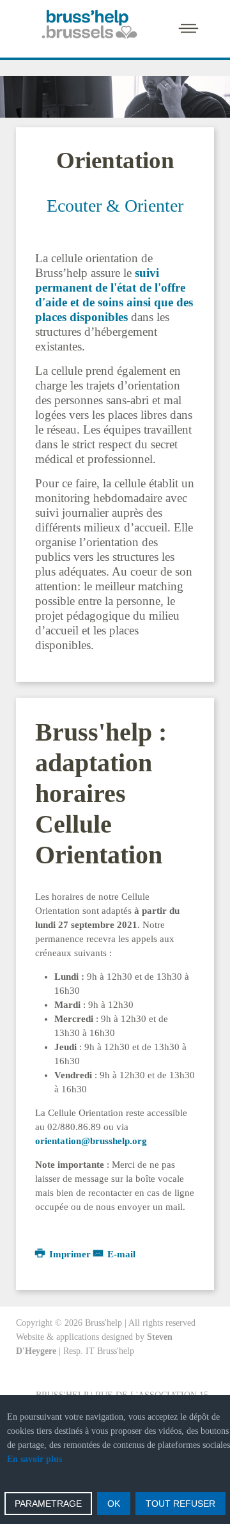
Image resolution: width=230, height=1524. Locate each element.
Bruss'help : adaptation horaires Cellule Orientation (101, 793)
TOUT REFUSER (180, 1503)
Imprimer (70, 1254)
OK (113, 1503)
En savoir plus (34, 1459)
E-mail (120, 1254)
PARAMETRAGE (48, 1503)
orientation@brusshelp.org (91, 1141)
